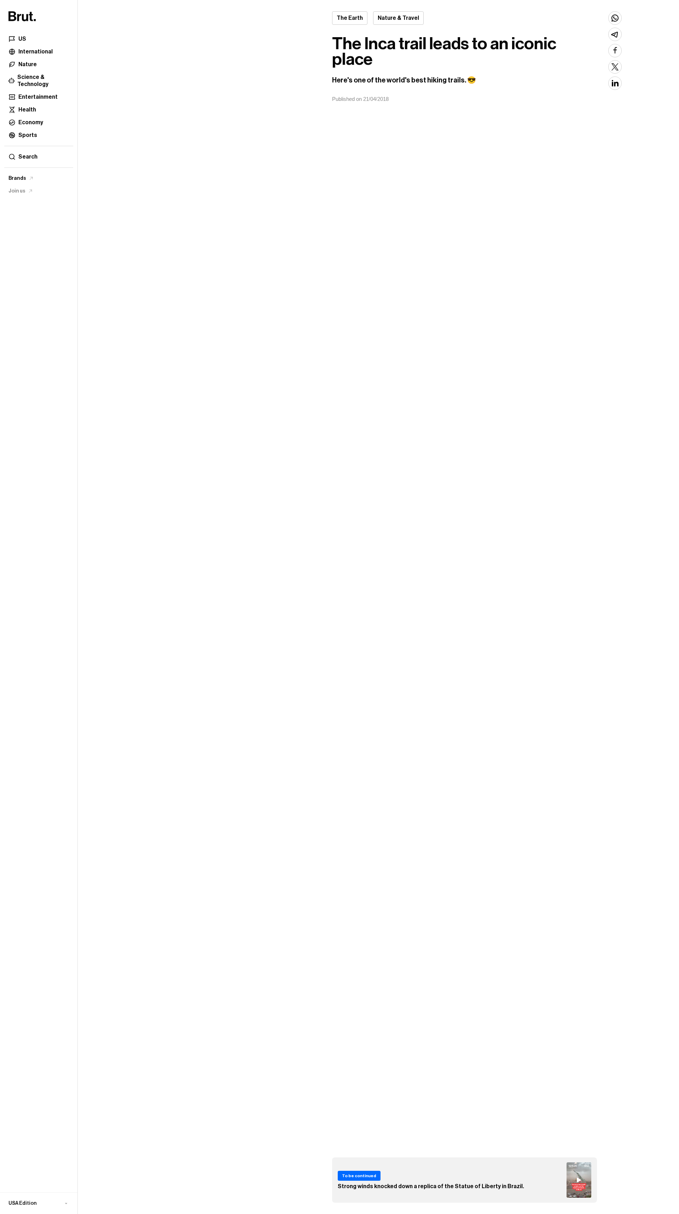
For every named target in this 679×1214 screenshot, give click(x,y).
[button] (38, 1203)
